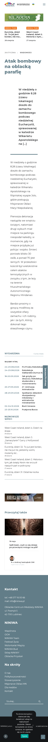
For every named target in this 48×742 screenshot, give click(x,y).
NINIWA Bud (11, 649)
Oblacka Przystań (14, 656)
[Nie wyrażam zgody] (32, 725)
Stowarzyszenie (13, 680)
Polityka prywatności (15, 676)
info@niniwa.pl (17, 601)
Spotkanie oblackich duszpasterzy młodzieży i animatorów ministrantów (32, 398)
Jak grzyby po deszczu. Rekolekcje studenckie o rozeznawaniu (32, 380)
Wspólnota (10, 631)
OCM (7, 634)
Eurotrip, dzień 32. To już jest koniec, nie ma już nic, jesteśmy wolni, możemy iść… (13, 38)
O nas (7, 673)
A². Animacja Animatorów (28, 388)
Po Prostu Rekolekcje (32, 367)
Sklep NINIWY (12, 652)
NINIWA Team (10, 28)
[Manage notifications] (6, 736)
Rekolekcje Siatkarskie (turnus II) (32, 371)
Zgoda (24, 736)
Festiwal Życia (12, 642)
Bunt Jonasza (28, 406)
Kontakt (9, 691)
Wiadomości (26, 53)
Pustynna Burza (30, 409)
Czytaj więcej (38, 354)
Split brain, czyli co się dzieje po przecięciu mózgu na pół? (23, 546)
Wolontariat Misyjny (15, 645)
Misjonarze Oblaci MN (16, 684)
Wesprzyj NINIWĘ (45, 377)
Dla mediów (11, 687)
